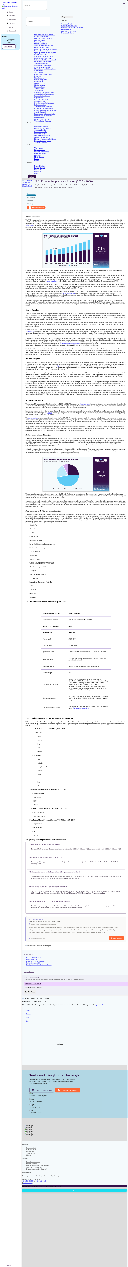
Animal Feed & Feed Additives (44, 56)
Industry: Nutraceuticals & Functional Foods (39, 965)
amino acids (29, 225)
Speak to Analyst (117, 938)
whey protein (30, 331)
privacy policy (100, 1005)
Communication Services (42, 96)
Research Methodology (41, 151)
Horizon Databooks (40, 132)
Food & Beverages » (40, 54)
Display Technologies (41, 36)
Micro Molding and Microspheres (45, 69)
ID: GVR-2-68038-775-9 (33, 957)
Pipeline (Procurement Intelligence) (37, 1165)
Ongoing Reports (39, 168)
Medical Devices (39, 83)
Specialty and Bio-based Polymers (45, 53)
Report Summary (31, 194)
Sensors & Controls (40, 44)
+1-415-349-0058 (28, 1181)
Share (28, 1010)
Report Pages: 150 (31, 959)
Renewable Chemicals (41, 51)
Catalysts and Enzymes (41, 47)
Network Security (40, 101)
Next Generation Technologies (44, 103)
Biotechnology (39, 78)
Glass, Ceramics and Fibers (43, 74)
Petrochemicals (39, 117)
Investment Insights (40, 133)
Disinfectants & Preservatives (43, 108)
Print (27, 1021)
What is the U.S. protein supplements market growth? (45, 857)
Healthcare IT (38, 81)
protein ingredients (52, 281)
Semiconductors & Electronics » (44, 35)
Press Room (38, 171)
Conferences (38, 155)
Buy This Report (30, 992)
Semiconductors (39, 42)
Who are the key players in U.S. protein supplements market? (48, 886)
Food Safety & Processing (42, 58)
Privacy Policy (31, 1151)
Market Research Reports (42, 135)
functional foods (85, 404)
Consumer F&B (66, 29)
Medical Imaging (39, 85)
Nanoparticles (38, 71)
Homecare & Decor (67, 33)
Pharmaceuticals (39, 87)
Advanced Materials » (41, 63)
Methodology (30, 204)
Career (36, 160)
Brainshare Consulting (41, 126)
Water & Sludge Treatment (42, 121)
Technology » (38, 90)
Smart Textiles (38, 72)
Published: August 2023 (33, 963)
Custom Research (31, 1163)
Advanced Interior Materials (43, 65)
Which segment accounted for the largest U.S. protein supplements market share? (54, 872)
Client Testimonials (40, 153)
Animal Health (39, 89)
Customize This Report (43, 1090)
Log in (32, 175)
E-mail (28, 1014)
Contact (36, 159)
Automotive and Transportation (44, 92)
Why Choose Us (39, 150)
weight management (62, 366)
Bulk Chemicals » (40, 105)
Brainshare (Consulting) (33, 1162)
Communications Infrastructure (44, 94)
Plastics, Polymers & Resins (43, 119)
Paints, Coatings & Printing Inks (44, 114)
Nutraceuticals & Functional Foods (45, 60)
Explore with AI (9, 47)
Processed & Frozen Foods (42, 62)
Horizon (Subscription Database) (36, 1169)
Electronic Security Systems (43, 38)
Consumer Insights (40, 130)
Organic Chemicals (40, 112)
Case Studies (38, 169)
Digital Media (38, 98)
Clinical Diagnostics (40, 80)
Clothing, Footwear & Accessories (72, 27)
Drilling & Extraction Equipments (45, 110)
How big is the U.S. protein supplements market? (44, 844)
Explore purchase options (81, 708)
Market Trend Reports (41, 137)
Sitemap (28, 1155)
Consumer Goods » (67, 24)
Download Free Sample (38, 207)
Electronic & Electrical (68, 31)
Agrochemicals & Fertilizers (43, 106)
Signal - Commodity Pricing (43, 141)
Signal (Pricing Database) (34, 1167)
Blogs (36, 173)
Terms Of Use (30, 1153)
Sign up (32, 177)
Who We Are (38, 148)
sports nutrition (33, 418)
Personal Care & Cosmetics (43, 115)
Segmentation (30, 200)
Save (27, 1017)
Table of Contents (31, 197)
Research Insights (39, 166)
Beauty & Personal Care (69, 26)
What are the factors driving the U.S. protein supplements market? (49, 901)
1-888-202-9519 (41, 1181)
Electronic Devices (40, 40)
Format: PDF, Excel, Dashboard (35, 961)
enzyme (50, 413)
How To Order (31, 1150)
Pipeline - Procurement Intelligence (45, 139)
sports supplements (69, 293)
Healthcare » (38, 76)
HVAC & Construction (41, 99)
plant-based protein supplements (70, 343)
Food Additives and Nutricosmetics (45, 49)
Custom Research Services (42, 128)
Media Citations (39, 157)
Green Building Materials (42, 67)
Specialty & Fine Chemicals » (43, 45)
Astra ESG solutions (40, 142)
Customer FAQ (31, 1148)
